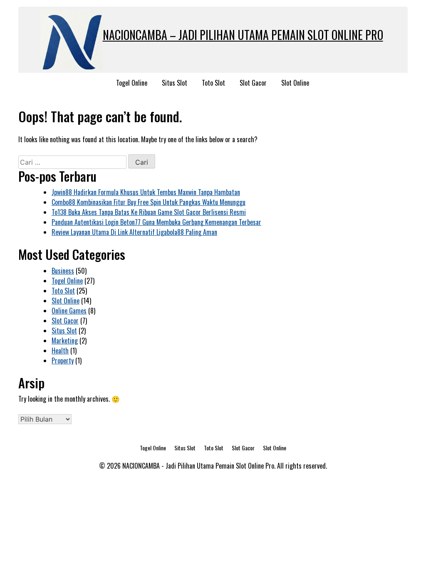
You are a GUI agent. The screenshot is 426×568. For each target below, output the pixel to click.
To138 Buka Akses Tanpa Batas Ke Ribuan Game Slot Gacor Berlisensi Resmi (149, 212)
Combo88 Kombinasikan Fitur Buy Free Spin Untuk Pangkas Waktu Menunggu (148, 202)
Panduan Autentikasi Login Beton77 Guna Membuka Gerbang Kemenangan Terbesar (156, 222)
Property (63, 360)
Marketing (65, 341)
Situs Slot (174, 83)
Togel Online (131, 83)
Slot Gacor (253, 83)
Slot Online (295, 83)
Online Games (69, 311)
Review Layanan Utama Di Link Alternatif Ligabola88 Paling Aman (134, 232)
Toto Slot (213, 83)
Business (63, 271)
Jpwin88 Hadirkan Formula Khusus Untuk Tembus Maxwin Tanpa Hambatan (146, 192)
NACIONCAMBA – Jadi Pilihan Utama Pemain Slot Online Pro (243, 34)
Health (60, 351)
